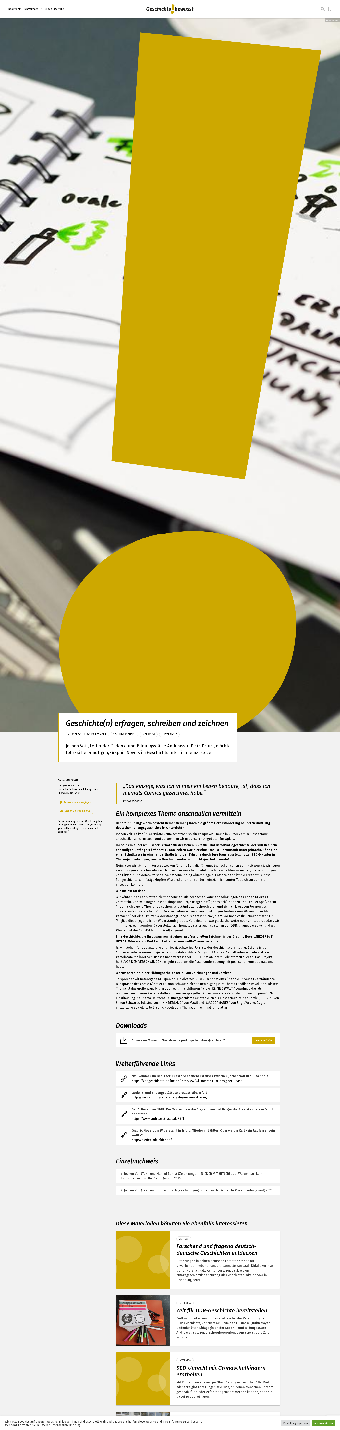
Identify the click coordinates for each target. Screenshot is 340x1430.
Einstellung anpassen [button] (295, 1423)
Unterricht (169, 734)
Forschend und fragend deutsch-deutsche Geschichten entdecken (216, 1249)
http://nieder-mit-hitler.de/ (152, 1140)
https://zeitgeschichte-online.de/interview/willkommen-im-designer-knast (187, 1081)
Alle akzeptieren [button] (323, 1423)
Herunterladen (264, 1040)
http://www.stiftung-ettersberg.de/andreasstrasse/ (170, 1097)
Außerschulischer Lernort (87, 734)
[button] (332, 20)
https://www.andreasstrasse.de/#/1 (158, 1119)
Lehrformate (31, 8)
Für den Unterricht (53, 8)
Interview (148, 734)
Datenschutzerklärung (65, 1425)
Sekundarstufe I (124, 734)
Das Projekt (14, 8)
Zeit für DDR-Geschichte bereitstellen (221, 1310)
